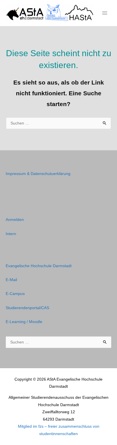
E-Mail (11, 280)
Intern (11, 234)
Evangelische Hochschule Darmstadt (39, 266)
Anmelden (15, 220)
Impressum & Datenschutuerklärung (38, 174)
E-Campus (15, 294)
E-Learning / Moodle (24, 322)
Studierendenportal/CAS (27, 308)
